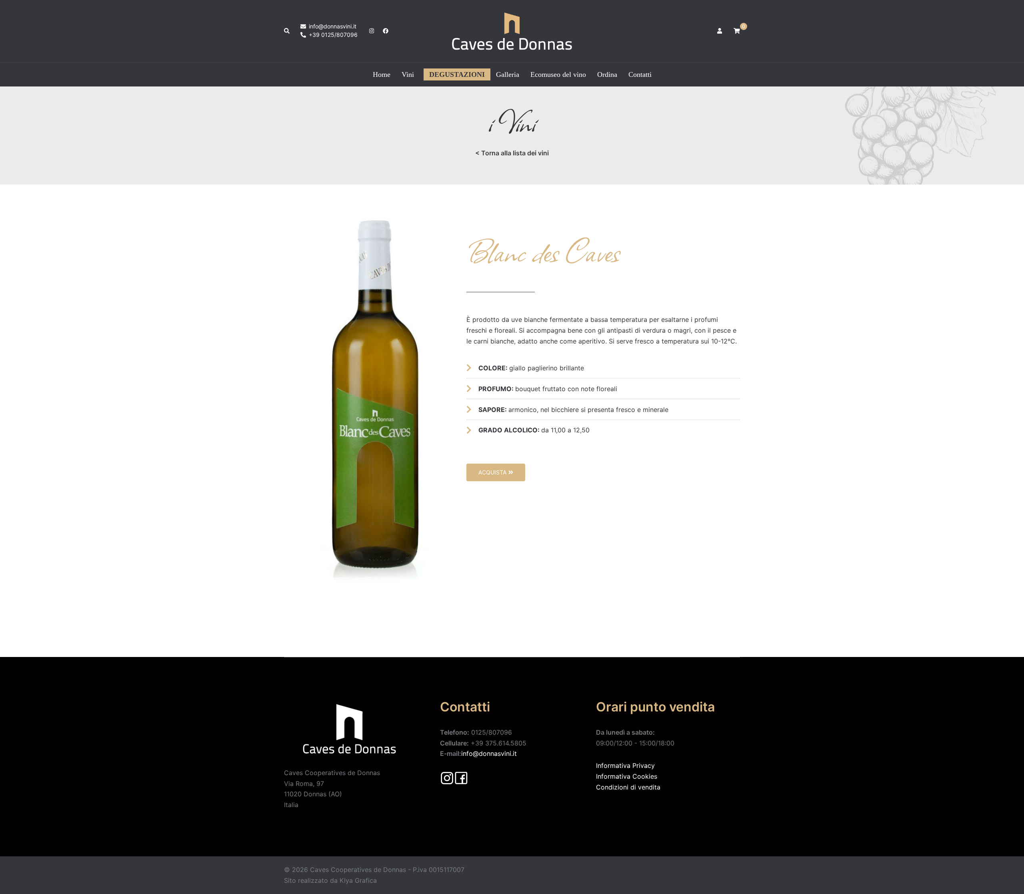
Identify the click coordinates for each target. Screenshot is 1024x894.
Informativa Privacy (625, 765)
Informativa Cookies (626, 776)
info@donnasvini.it (489, 753)
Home (381, 74)
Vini (408, 74)
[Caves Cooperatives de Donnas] (512, 30)
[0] (737, 30)
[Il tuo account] (720, 31)
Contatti (640, 74)
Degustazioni (457, 74)
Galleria (507, 74)
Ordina (607, 74)
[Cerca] (287, 31)
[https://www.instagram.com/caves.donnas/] (371, 30)
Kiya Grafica (358, 880)
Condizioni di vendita (628, 787)
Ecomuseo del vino (558, 74)
